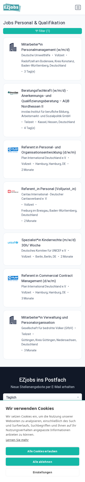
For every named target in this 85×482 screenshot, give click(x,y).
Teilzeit (29, 122)
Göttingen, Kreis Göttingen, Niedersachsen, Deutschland (49, 342)
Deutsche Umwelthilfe (35, 55)
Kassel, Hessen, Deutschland (56, 122)
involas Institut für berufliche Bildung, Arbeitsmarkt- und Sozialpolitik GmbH (45, 114)
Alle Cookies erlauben (42, 451)
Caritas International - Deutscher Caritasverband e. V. (42, 196)
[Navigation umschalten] (78, 7)
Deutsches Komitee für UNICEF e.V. (43, 250)
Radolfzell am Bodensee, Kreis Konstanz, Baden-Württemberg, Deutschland (48, 63)
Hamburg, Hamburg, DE (50, 163)
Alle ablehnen (42, 462)
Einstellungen (42, 472)
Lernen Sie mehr (17, 440)
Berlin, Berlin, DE (45, 256)
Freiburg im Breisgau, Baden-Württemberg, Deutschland (49, 213)
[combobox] (42, 397)
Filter (44, 31)
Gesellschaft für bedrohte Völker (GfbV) (47, 328)
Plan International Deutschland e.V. (43, 157)
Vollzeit (59, 55)
